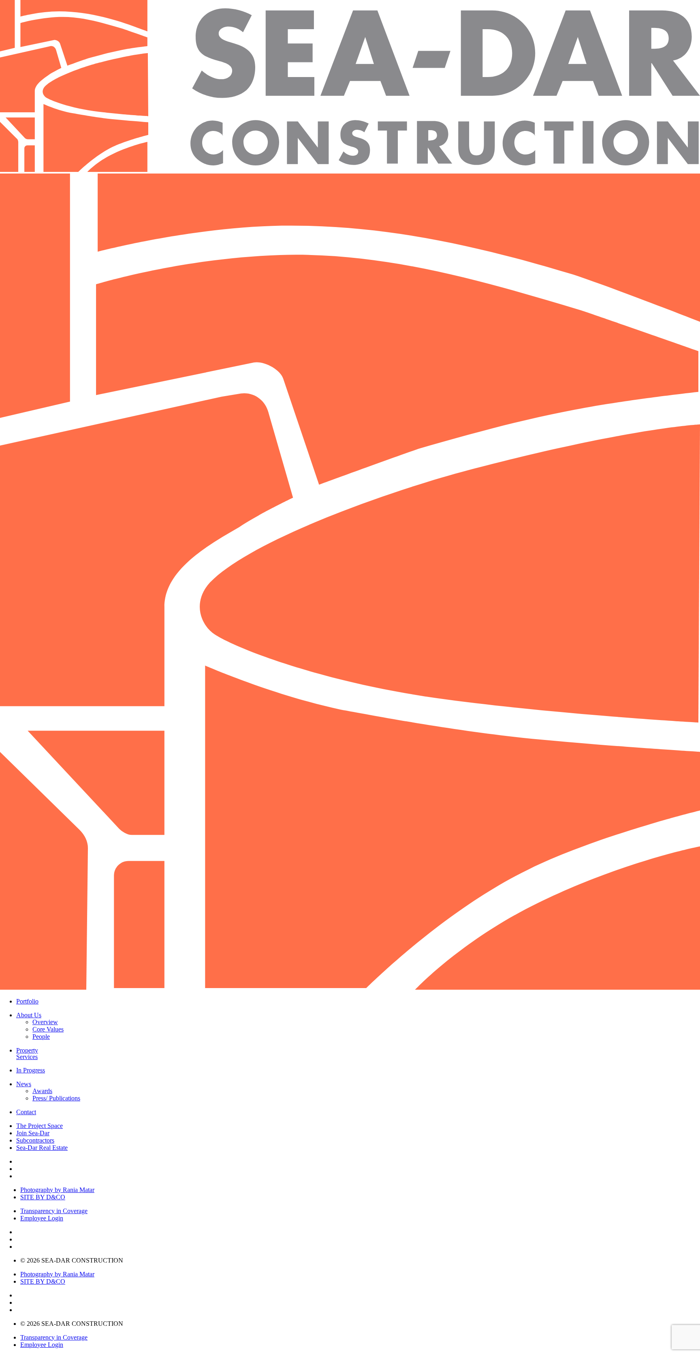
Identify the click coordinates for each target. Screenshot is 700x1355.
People (41, 1036)
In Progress (30, 1070)
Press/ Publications (56, 1098)
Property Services (27, 1053)
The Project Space (39, 1125)
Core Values (48, 1029)
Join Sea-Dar (32, 1133)
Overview (45, 1021)
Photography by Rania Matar (57, 1189)
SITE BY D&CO (42, 1197)
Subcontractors (35, 1140)
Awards (42, 1090)
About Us (28, 1015)
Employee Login (41, 1218)
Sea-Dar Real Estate (42, 1147)
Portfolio (27, 1001)
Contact (26, 1112)
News (23, 1084)
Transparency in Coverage (54, 1210)
